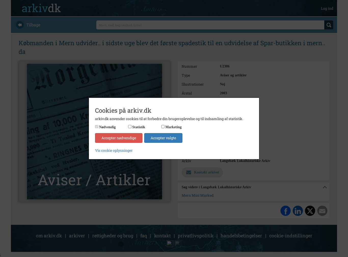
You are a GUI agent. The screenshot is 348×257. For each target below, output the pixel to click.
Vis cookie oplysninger (114, 150)
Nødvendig (107, 127)
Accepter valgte (163, 137)
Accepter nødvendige (118, 137)
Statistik (138, 127)
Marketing (173, 127)
